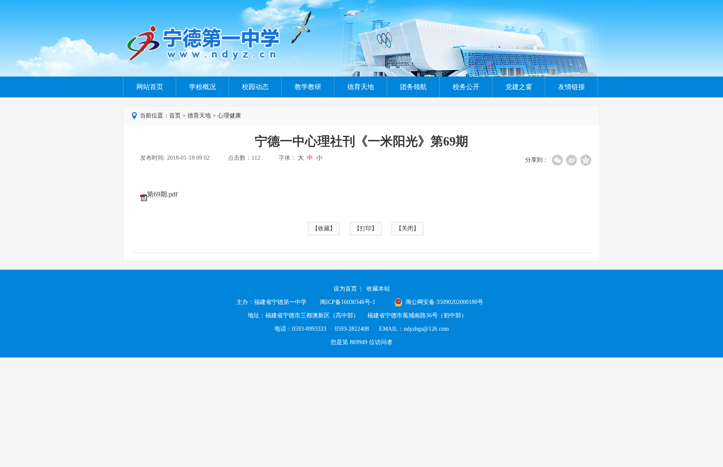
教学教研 (308, 86)
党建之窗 (518, 86)
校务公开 (466, 86)
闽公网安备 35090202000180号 (443, 302)
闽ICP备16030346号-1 (348, 302)
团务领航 (413, 86)
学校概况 (202, 86)
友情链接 (571, 86)
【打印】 (365, 228)
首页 (175, 115)
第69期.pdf (162, 194)
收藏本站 (378, 289)
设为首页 (345, 289)
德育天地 (360, 86)
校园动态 (255, 86)
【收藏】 (324, 228)
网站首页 (149, 86)
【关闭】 (407, 228)
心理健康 (229, 115)
